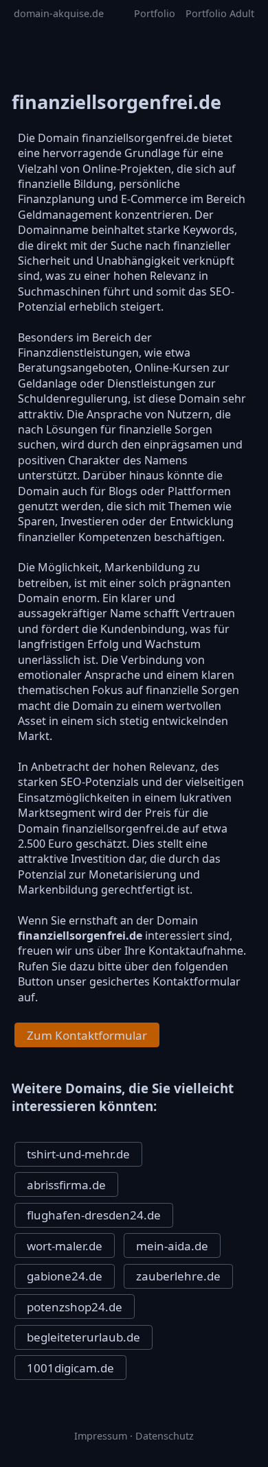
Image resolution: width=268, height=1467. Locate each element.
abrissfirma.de (66, 1185)
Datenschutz (164, 1435)
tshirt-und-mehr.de (78, 1154)
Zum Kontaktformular (87, 1035)
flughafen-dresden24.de (94, 1215)
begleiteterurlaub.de (83, 1337)
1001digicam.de (70, 1368)
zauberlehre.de (178, 1276)
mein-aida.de (172, 1246)
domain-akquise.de (59, 13)
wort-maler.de (64, 1246)
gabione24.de (64, 1276)
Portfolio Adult (220, 13)
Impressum (100, 1435)
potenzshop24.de (74, 1307)
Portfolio (154, 13)
